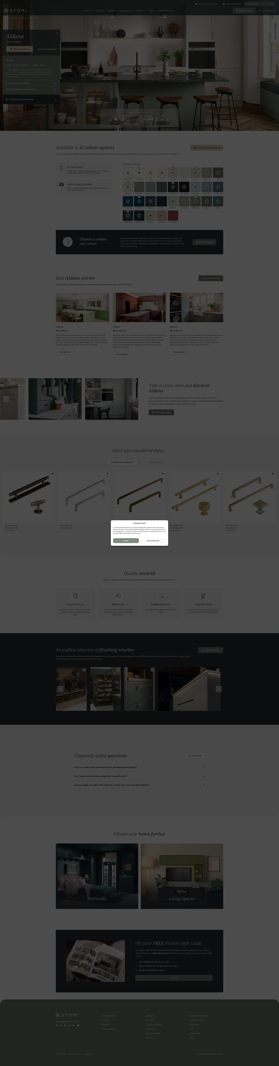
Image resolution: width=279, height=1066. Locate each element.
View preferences (153, 540)
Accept (126, 540)
